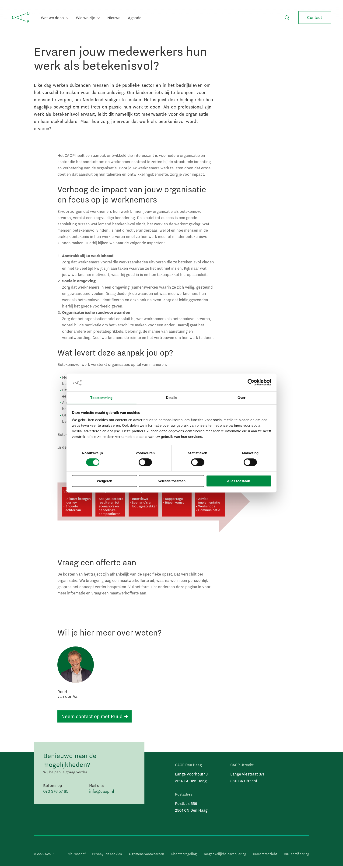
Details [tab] (171, 398)
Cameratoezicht (265, 854)
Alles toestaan (238, 481)
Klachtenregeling (184, 854)
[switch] (145, 462)
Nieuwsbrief (76, 854)
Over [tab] (241, 398)
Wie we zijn (86, 17)
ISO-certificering (296, 854)
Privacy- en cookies (107, 854)
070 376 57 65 (55, 791)
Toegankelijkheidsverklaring (224, 854)
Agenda (134, 17)
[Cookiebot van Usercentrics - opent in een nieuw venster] (251, 382)
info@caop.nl (101, 791)
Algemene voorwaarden (146, 854)
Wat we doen (53, 17)
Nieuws (113, 17)
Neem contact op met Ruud (91, 716)
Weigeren (104, 481)
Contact (314, 17)
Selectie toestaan (172, 481)
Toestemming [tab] (101, 398)
